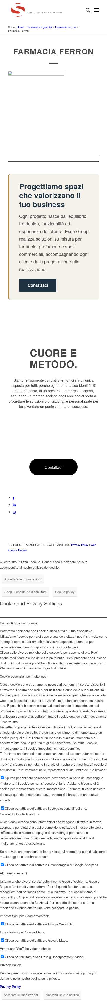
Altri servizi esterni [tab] (13, 873)
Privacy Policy (79, 545)
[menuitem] (85, 10)
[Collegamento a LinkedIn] (14, 504)
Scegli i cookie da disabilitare (25, 591)
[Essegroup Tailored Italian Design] (44, 10)
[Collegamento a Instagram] (14, 512)
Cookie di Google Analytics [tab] (19, 814)
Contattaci (38, 285)
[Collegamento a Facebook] (14, 497)
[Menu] (96, 10)
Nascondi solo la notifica (62, 995)
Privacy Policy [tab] (10, 965)
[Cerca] (85, 10)
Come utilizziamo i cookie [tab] (18, 623)
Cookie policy (65, 591)
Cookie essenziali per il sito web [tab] (23, 676)
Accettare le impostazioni (22, 579)
